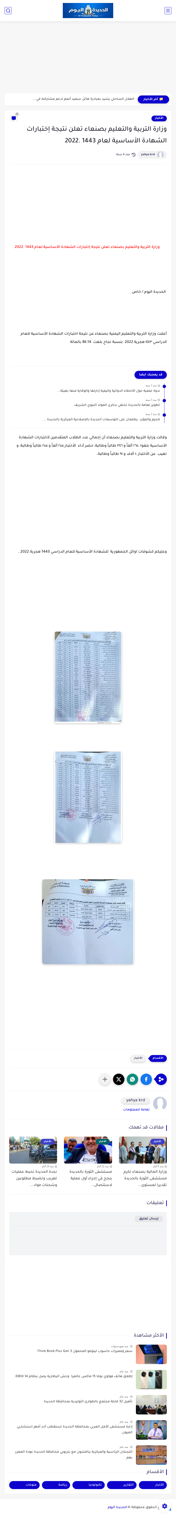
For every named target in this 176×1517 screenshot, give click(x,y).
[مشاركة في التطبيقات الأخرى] (105, 1079)
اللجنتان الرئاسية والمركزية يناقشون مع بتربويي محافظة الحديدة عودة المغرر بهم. (73, 1455)
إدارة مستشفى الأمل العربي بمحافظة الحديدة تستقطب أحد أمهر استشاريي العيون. (74, 1430)
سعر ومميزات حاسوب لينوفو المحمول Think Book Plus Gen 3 (84, 1351)
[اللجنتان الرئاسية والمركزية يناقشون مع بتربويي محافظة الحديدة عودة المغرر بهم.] (151, 1455)
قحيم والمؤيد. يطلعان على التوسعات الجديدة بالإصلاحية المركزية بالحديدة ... (101, 420)
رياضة (62, 1485)
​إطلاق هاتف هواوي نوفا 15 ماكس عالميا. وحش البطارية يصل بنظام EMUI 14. (73, 1377)
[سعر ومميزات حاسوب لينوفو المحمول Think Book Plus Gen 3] (151, 1354)
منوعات (31, 1485)
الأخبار (159, 118)
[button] (146, 1079)
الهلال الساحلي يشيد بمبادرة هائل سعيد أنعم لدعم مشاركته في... (83, 99)
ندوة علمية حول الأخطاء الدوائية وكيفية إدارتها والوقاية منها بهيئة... (108, 391)
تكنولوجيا (95, 1485)
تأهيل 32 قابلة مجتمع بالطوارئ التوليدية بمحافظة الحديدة (88, 1402)
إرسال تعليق (149, 1219)
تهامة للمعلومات (136, 1110)
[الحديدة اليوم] (88, 10)
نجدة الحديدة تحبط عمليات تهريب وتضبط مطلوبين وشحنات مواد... (34, 1178)
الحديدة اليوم (117, 1507)
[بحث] (8, 10)
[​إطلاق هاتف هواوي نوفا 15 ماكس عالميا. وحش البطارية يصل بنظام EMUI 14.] (151, 1379)
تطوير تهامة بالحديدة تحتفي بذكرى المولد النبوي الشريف (117, 405)
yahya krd (148, 154)
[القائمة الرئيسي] (168, 10)
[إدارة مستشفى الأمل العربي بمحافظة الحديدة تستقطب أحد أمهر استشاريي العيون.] (151, 1430)
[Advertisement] (88, 58)
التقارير (129, 1485)
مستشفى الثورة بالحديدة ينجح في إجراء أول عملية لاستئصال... (90, 1178)
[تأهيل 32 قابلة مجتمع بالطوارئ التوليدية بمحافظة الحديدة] (151, 1404)
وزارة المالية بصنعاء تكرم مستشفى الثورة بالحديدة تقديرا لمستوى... (145, 1178)
